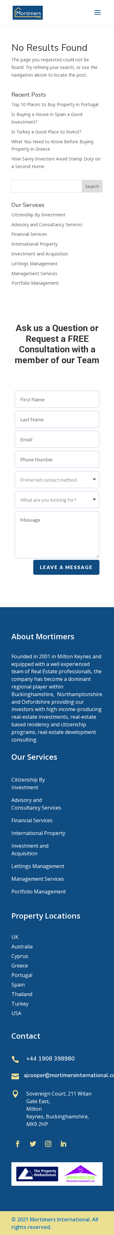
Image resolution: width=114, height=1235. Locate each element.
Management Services (34, 273)
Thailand (21, 995)
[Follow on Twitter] (33, 1143)
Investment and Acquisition (39, 254)
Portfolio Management (35, 283)
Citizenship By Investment (38, 215)
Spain (18, 985)
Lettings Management (34, 264)
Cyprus (19, 957)
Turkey (19, 1004)
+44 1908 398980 (50, 1058)
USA (16, 1014)
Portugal (21, 976)
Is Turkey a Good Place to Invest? (46, 132)
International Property (34, 244)
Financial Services (29, 234)
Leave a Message (66, 567)
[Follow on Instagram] (48, 1143)
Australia (22, 947)
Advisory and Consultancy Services (46, 224)
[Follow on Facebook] (17, 1143)
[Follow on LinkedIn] (63, 1143)
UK (14, 937)
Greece (19, 966)
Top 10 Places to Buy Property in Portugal (54, 104)
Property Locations (45, 915)
